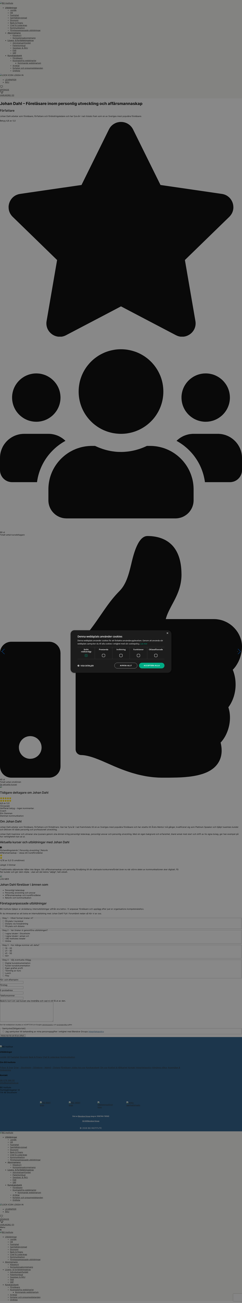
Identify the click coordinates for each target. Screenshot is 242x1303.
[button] (86, 665)
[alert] (121, 651)
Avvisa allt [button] (126, 665)
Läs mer (143, 643)
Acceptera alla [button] (152, 665)
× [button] (167, 633)
